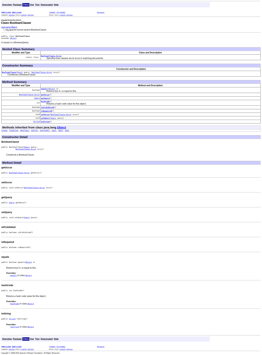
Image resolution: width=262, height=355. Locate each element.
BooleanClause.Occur (51, 56)
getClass (24, 130)
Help (56, 5)
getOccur (45, 95)
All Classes (100, 12)
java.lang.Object (9, 27)
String (36, 121)
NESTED (11, 15)
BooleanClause (9, 72)
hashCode (45, 102)
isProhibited (47, 107)
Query (20, 72)
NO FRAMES (60, 12)
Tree (37, 5)
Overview (7, 5)
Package (17, 5)
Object (13, 38)
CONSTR (24, 15)
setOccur (45, 115)
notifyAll (45, 130)
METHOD (31, 15)
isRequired (46, 111)
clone (4, 130)
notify (34, 130)
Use (32, 5)
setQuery (45, 118)
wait (54, 130)
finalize (13, 130)
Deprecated (47, 5)
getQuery (45, 98)
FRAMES (52, 12)
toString (45, 122)
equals (44, 89)
